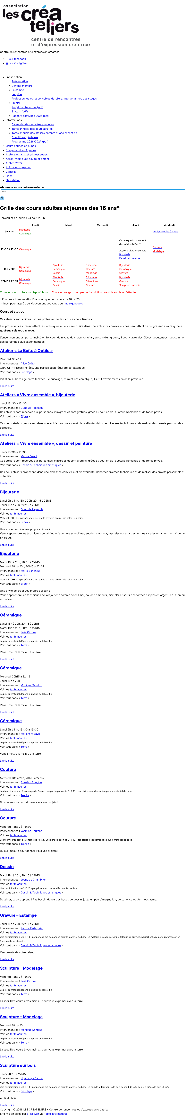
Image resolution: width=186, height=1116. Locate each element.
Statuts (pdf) (20, 111)
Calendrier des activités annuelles (33, 124)
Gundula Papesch (32, 407)
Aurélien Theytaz (31, 782)
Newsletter (13, 180)
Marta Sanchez (30, 570)
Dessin (7, 866)
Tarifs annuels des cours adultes (32, 128)
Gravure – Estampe (18, 915)
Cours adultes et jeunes (21, 145)
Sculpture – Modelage (21, 968)
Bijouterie (124, 254)
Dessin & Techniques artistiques (41, 465)
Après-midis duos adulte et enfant (27, 158)
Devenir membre (22, 85)
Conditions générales (25, 137)
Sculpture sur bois (18, 1065)
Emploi (16, 102)
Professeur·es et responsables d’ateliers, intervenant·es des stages (54, 98)
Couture (8, 769)
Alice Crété (28, 363)
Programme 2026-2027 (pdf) (30, 141)
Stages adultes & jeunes (21, 150)
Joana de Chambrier (33, 879)
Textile (25, 795)
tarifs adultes (18, 513)
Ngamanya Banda (32, 1078)
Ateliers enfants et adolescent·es (27, 154)
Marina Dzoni (29, 456)
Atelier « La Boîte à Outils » (26, 350)
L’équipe (17, 94)
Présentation (20, 81)
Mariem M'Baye (30, 733)
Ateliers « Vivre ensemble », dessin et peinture (46, 443)
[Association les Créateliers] (46, 47)
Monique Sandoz (31, 685)
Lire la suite (7, 386)
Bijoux (24, 416)
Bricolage (26, 372)
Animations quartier (18, 167)
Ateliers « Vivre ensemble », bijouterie (37, 394)
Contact (11, 171)
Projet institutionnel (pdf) (27, 107)
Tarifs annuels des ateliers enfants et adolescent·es (44, 133)
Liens (9, 176)
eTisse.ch (33, 1113)
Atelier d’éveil (14, 163)
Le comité (18, 90)
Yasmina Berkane (31, 830)
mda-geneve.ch (74, 303)
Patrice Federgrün (32, 928)
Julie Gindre (28, 632)
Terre (24, 645)
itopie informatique (56, 1113)
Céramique (11, 615)
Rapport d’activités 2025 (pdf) (30, 115)
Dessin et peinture (130, 258)
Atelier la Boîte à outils (165, 231)
